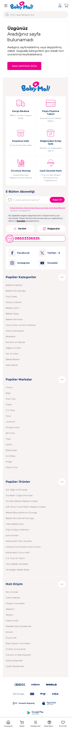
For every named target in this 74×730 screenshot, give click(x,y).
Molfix (9, 444)
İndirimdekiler (13, 597)
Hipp (8, 438)
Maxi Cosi (10, 398)
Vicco (8, 416)
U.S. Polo (10, 410)
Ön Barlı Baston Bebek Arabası (22, 501)
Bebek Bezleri (13, 359)
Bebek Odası (12, 313)
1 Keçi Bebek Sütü (15, 524)
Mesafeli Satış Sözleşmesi (18, 626)
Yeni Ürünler (12, 592)
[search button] (7, 14)
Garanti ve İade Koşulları (18, 654)
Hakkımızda (12, 620)
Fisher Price (12, 467)
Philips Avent (13, 427)
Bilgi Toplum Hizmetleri (18, 643)
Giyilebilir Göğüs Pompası (19, 495)
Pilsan (9, 404)
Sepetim (10, 609)
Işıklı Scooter (12, 535)
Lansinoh (10, 421)
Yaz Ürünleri (12, 353)
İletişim (9, 614)
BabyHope (11, 450)
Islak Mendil (12, 365)
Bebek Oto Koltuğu (16, 290)
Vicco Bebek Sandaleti (17, 564)
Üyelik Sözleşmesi (15, 666)
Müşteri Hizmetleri (15, 603)
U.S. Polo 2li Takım (15, 558)
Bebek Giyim (12, 308)
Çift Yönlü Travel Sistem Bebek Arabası (26, 506)
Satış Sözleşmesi (14, 660)
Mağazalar (53, 228)
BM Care (10, 433)
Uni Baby (10, 456)
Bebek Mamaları (14, 319)
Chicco (9, 387)
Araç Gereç (11, 296)
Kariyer (9, 632)
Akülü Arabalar (14, 302)
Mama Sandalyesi (15, 330)
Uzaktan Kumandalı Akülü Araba (23, 546)
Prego (9, 461)
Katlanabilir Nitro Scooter (19, 541)
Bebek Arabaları (14, 285)
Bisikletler (11, 336)
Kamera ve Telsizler (15, 342)
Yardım (22, 228)
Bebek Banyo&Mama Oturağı (21, 512)
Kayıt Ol (57, 199)
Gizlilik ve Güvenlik (16, 649)
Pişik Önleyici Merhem (17, 529)
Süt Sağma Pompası (16, 489)
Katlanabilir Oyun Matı (18, 552)
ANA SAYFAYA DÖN (24, 66)
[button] (8, 724)
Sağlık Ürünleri (13, 348)
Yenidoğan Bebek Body (17, 569)
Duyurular (11, 637)
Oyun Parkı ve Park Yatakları (21, 325)
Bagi (8, 393)
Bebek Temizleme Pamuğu (20, 518)
